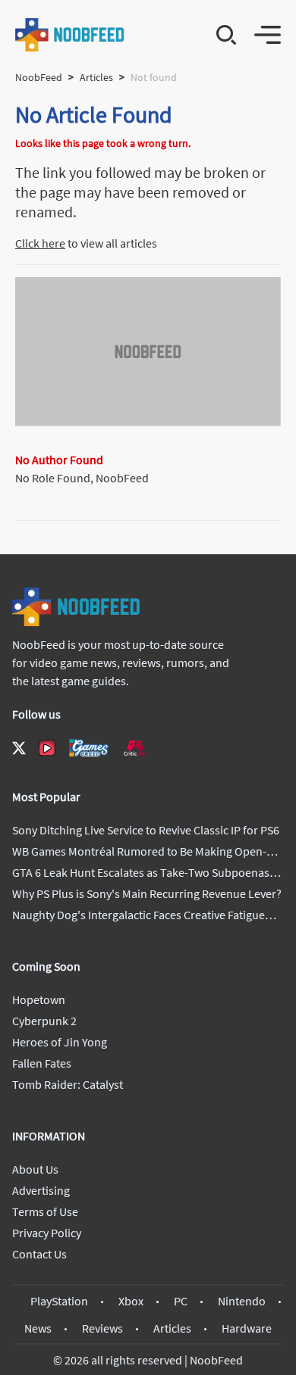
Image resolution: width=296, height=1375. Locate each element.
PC (180, 1300)
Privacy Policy (46, 1232)
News (38, 1328)
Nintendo (242, 1300)
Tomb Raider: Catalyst (67, 1084)
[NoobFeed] (70, 34)
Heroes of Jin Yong (59, 1041)
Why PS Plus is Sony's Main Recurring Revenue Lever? (147, 893)
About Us (35, 1169)
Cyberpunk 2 (44, 1020)
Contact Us (39, 1253)
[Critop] (135, 747)
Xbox (130, 1300)
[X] (19, 748)
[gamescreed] (88, 747)
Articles (96, 77)
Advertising (41, 1190)
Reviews (102, 1328)
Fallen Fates (41, 1063)
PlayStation (59, 1300)
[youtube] (47, 748)
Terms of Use (45, 1211)
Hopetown (38, 999)
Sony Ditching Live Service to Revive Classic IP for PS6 (145, 829)
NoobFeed (38, 77)
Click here (40, 243)
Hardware (247, 1328)
